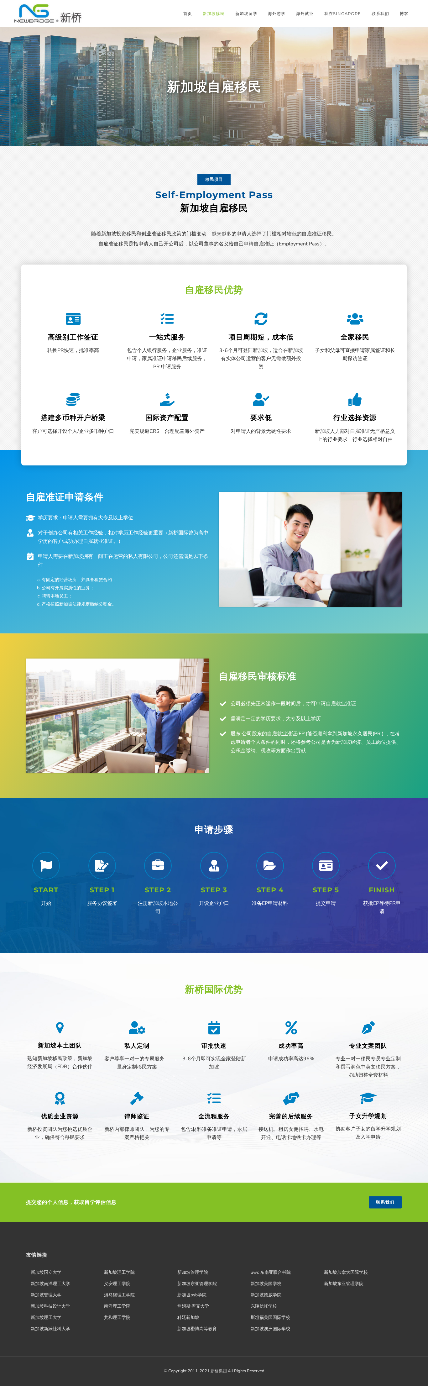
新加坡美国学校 (266, 1284)
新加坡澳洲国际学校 (270, 1329)
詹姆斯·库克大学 (193, 1306)
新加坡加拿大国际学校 (346, 1272)
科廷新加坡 (188, 1317)
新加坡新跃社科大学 (50, 1329)
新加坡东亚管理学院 (197, 1284)
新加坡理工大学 (46, 1317)
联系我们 (385, 1202)
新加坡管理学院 (192, 1272)
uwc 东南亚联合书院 (271, 1272)
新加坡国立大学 (46, 1272)
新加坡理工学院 (119, 1272)
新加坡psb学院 (191, 1295)
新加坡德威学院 (266, 1295)
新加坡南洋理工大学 (50, 1284)
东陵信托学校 (264, 1306)
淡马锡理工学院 (119, 1295)
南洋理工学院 (117, 1306)
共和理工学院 (117, 1317)
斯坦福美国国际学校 (270, 1317)
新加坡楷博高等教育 (197, 1329)
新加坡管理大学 (46, 1295)
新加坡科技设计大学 (50, 1306)
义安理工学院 (117, 1284)
